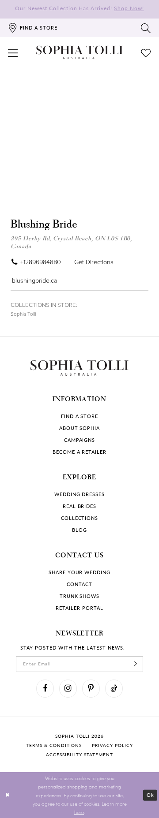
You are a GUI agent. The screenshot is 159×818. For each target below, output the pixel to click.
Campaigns (79, 440)
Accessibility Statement (79, 755)
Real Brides (80, 506)
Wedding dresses (79, 494)
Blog (79, 530)
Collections (79, 518)
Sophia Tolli (23, 313)
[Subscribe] (136, 664)
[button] (13, 52)
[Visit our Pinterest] (91, 688)
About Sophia (79, 428)
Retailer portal (79, 608)
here (79, 812)
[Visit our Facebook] (45, 688)
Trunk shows (80, 596)
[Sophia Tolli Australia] (79, 53)
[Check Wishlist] (146, 52)
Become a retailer (79, 452)
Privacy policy (112, 745)
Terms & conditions (54, 745)
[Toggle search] (146, 28)
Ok (150, 795)
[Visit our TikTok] (114, 688)
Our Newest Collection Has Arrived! (79, 7)
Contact (79, 584)
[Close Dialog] (7, 795)
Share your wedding (79, 572)
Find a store (79, 416)
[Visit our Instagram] (68, 688)
